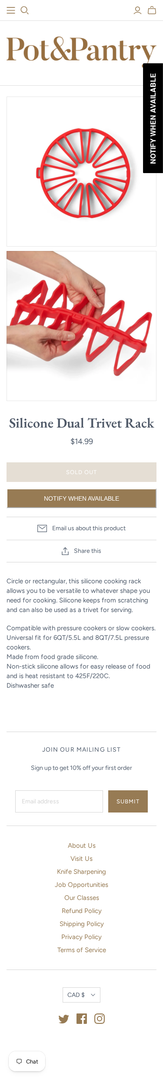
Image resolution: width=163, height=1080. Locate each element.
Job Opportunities (81, 885)
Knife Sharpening (81, 872)
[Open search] (24, 10)
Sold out (81, 472)
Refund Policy (82, 911)
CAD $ (76, 995)
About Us (82, 845)
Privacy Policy (81, 937)
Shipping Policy (82, 924)
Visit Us (81, 859)
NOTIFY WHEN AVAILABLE (81, 498)
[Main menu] (11, 10)
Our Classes (81, 898)
